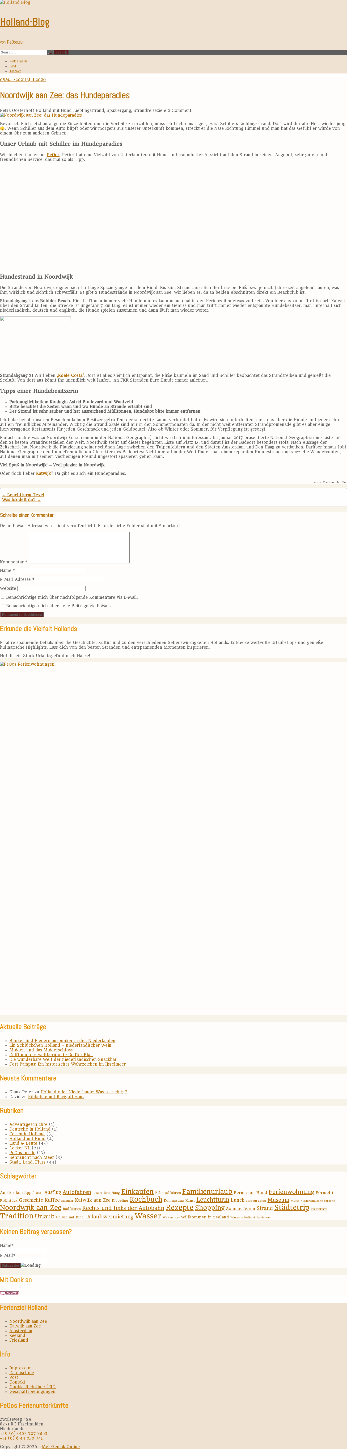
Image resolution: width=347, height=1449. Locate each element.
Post (12, 66)
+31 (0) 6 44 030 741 (21, 1438)
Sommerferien (240, 1208)
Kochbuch (146, 1199)
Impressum (20, 1368)
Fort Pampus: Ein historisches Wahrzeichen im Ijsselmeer (67, 1064)
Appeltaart (33, 1193)
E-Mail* (8, 1255)
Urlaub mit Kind (70, 1217)
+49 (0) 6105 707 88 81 (23, 1433)
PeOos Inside (18, 61)
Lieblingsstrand (88, 110)
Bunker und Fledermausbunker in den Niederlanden (62, 1040)
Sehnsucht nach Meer (31, 1157)
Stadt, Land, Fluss (27, 1162)
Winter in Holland (242, 1217)
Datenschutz (21, 1372)
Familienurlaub (207, 1192)
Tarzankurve (319, 1209)
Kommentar (14, 562)
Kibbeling (120, 1200)
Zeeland (17, 1335)
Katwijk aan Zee (92, 1200)
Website (8, 588)
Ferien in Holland (27, 1134)
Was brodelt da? (21, 499)
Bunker (97, 1193)
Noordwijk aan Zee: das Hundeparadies (65, 95)
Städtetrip (291, 1207)
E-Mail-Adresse (17, 579)
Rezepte (180, 1207)
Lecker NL (19, 1148)
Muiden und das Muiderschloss (41, 1050)
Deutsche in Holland (30, 1129)
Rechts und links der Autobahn (123, 1208)
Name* (7, 1245)
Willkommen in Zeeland (205, 1217)
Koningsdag (174, 1200)
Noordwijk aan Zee (30, 1208)
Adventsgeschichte (28, 1124)
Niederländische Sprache (317, 1200)
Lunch (238, 1200)
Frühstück (8, 1200)
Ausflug (52, 1192)
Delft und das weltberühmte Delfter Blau (51, 1054)
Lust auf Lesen (256, 1200)
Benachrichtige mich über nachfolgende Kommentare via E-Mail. (72, 597)
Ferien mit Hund (250, 1192)
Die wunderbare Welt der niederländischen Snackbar (63, 1059)
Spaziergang (119, 110)
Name (7, 570)
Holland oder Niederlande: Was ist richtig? (84, 1092)
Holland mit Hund (54, 110)
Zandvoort (263, 1217)
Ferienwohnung (291, 1191)
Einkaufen (137, 1192)
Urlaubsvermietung (109, 1217)
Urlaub (45, 1216)
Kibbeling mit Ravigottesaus (56, 1096)
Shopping (210, 1207)
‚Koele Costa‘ (70, 375)
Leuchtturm (212, 1199)
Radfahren (72, 1209)
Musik (295, 1200)
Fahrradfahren (168, 1193)
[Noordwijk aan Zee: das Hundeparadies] (41, 115)
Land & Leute (23, 1143)
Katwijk (43, 473)
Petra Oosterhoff (17, 110)
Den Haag (112, 1193)
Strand (265, 1208)
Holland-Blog (25, 21)
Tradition (17, 1216)
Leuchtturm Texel (23, 494)
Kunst (190, 1200)
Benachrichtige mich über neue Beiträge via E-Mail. (58, 605)
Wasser (148, 1216)
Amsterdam (11, 1192)
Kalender (67, 1200)
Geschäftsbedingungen (32, 1391)
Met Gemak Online (61, 1446)
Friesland (18, 1340)
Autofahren (77, 1192)
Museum (278, 1200)
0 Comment (179, 110)
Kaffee (52, 1200)
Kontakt (15, 71)
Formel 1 (324, 1192)
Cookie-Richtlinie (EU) (32, 1386)
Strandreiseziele (150, 110)
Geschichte (31, 1200)
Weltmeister (171, 1217)
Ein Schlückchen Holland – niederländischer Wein (60, 1045)
